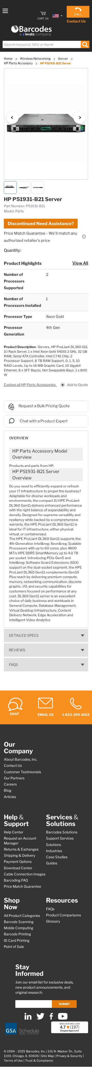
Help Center (13, 832)
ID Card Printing (16, 940)
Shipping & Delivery (19, 855)
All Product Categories (22, 916)
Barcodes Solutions (61, 832)
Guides (51, 863)
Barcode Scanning (18, 922)
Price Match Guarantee (22, 886)
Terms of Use (13, 1060)
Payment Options (18, 862)
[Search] (85, 44)
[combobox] (46, 44)
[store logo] (31, 31)
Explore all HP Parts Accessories (30, 385)
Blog (7, 790)
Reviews (17, 650)
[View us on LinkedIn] (28, 1018)
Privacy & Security (69, 1056)
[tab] (46, 436)
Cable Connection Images (24, 874)
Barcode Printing (17, 934)
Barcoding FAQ (16, 880)
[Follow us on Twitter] (40, 1018)
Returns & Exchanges (21, 849)
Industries (54, 851)
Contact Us (76, 21)
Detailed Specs (24, 635)
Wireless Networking (35, 58)
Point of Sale (14, 947)
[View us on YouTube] (62, 1018)
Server (63, 58)
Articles (10, 797)
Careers (10, 784)
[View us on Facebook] (51, 1018)
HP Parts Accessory (18, 63)
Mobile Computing (18, 928)
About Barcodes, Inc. (20, 759)
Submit (64, 1004)
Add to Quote (77, 385)
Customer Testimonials (22, 772)
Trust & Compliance (39, 1060)
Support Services (60, 838)
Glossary (53, 921)
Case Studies (56, 857)
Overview (18, 438)
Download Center (18, 868)
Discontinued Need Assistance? (41, 223)
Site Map (47, 1056)
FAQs (13, 665)
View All (80, 263)
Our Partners (14, 778)
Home (8, 58)
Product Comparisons (63, 915)
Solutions (53, 845)
